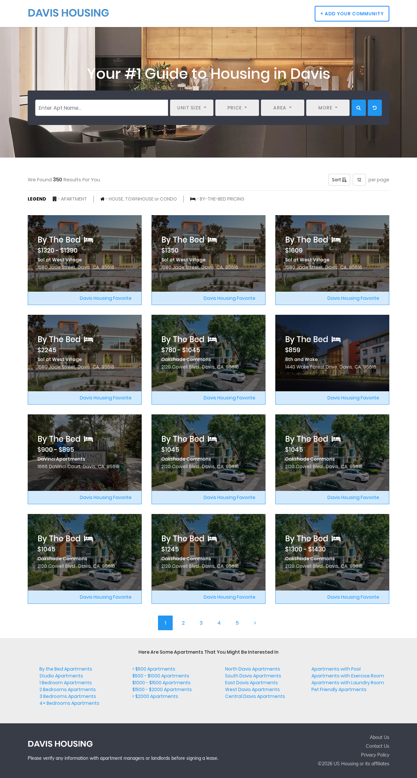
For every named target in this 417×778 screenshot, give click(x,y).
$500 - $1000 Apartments (160, 676)
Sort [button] (337, 179)
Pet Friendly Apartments (339, 689)
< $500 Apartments (153, 669)
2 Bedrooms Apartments (67, 689)
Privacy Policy (375, 755)
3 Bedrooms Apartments (67, 696)
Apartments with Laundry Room (347, 682)
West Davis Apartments (252, 689)
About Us (379, 737)
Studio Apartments (61, 676)
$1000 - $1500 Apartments (161, 682)
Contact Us (377, 746)
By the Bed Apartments (65, 669)
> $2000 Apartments (155, 696)
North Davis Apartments (252, 669)
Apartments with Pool (336, 669)
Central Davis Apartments (255, 696)
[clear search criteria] (375, 108)
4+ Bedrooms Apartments (69, 703)
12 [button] (359, 179)
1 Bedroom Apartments (65, 682)
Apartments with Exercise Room (347, 676)
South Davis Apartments (253, 676)
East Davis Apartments (251, 682)
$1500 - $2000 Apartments (162, 689)
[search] (359, 108)
